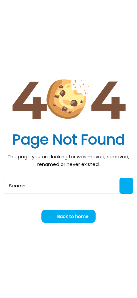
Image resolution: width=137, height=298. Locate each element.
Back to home (72, 216)
